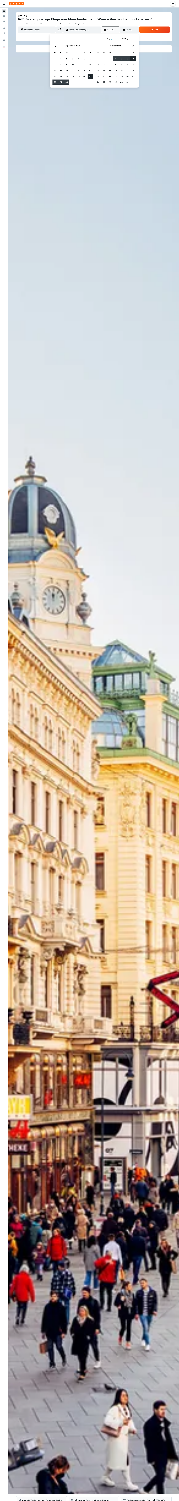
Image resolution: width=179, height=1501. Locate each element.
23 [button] (67, 76)
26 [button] (84, 76)
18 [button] (78, 70)
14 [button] (55, 70)
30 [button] (67, 82)
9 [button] (66, 64)
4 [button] (78, 59)
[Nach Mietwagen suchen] (4, 21)
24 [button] (72, 76)
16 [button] (67, 70)
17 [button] (72, 70)
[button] (4, 3)
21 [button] (55, 76)
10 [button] (73, 64)
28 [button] (55, 82)
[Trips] (4, 40)
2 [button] (66, 59)
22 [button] (61, 76)
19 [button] (84, 70)
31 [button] (127, 82)
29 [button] (61, 82)
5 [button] (84, 59)
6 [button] (90, 59)
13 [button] (90, 64)
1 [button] (115, 59)
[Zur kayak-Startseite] (16, 3)
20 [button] (90, 70)
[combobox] (27, 24)
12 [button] (84, 64)
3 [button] (72, 59)
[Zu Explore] (4, 28)
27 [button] (90, 76)
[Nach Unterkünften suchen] (4, 16)
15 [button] (61, 70)
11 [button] (78, 64)
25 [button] (78, 76)
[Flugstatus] (4, 33)
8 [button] (60, 64)
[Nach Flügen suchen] (4, 11)
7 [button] (55, 64)
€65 (21, 19)
